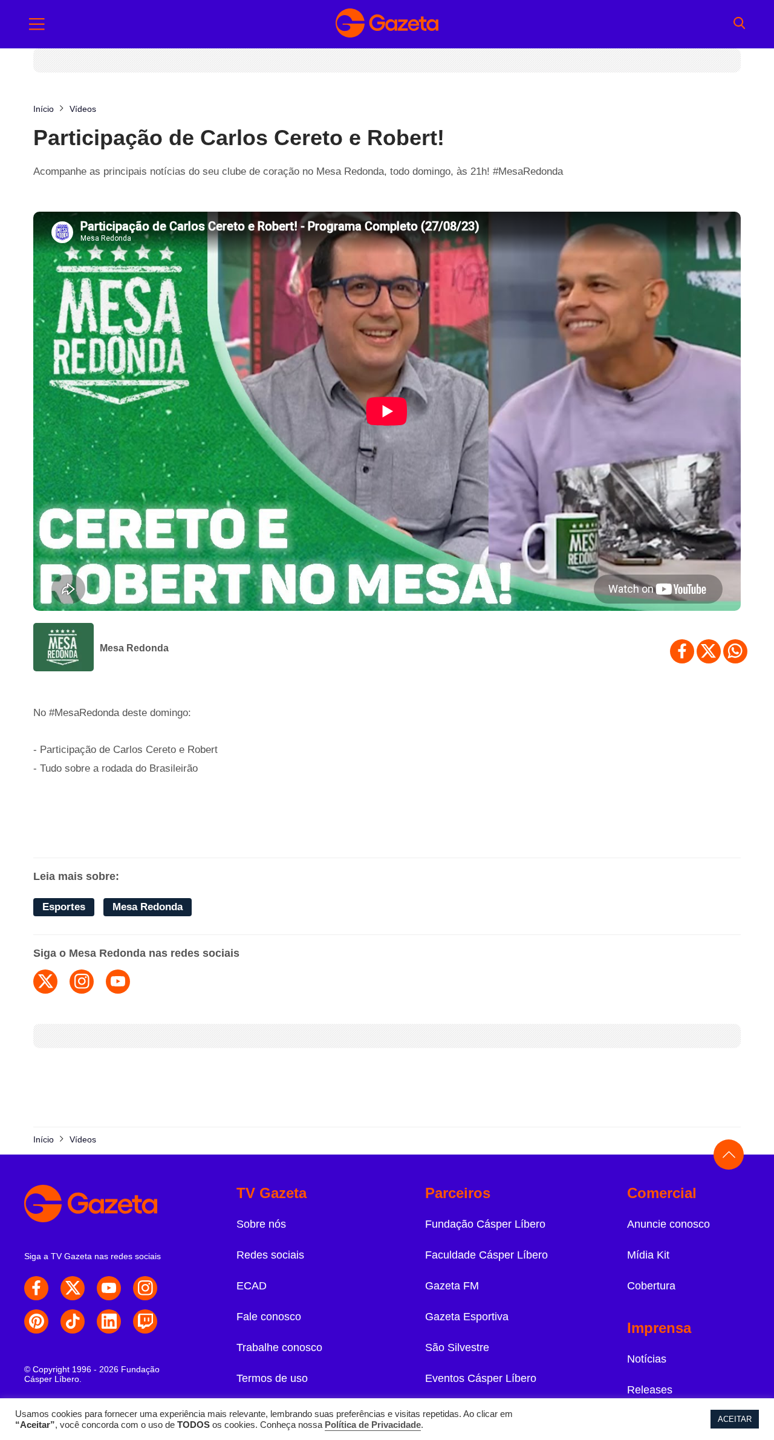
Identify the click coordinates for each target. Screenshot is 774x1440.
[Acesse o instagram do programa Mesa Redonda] (82, 981)
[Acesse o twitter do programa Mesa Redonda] (45, 981)
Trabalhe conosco (279, 1347)
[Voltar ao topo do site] (729, 1154)
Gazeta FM (452, 1286)
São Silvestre (457, 1347)
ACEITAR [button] (735, 1419)
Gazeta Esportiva (467, 1317)
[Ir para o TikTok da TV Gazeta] (72, 1321)
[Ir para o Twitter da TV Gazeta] (72, 1288)
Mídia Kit (648, 1255)
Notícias (646, 1359)
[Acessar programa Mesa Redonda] (63, 648)
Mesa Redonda (134, 648)
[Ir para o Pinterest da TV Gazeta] (36, 1321)
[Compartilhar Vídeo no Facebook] (682, 651)
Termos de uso (272, 1378)
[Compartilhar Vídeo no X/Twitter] (709, 651)
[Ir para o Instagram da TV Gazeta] (145, 1288)
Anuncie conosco (668, 1224)
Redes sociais (270, 1255)
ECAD (251, 1286)
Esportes (63, 907)
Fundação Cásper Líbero (485, 1224)
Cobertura (651, 1286)
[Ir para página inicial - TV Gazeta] (387, 24)
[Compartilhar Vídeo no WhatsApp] (735, 651)
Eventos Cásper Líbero (480, 1378)
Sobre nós (261, 1224)
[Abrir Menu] (37, 24)
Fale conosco (268, 1317)
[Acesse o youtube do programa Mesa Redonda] (118, 981)
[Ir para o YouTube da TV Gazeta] (109, 1288)
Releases (649, 1390)
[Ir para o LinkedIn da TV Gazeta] (109, 1321)
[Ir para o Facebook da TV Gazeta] (36, 1288)
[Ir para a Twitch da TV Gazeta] (145, 1321)
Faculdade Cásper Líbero (486, 1255)
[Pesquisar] (739, 24)
